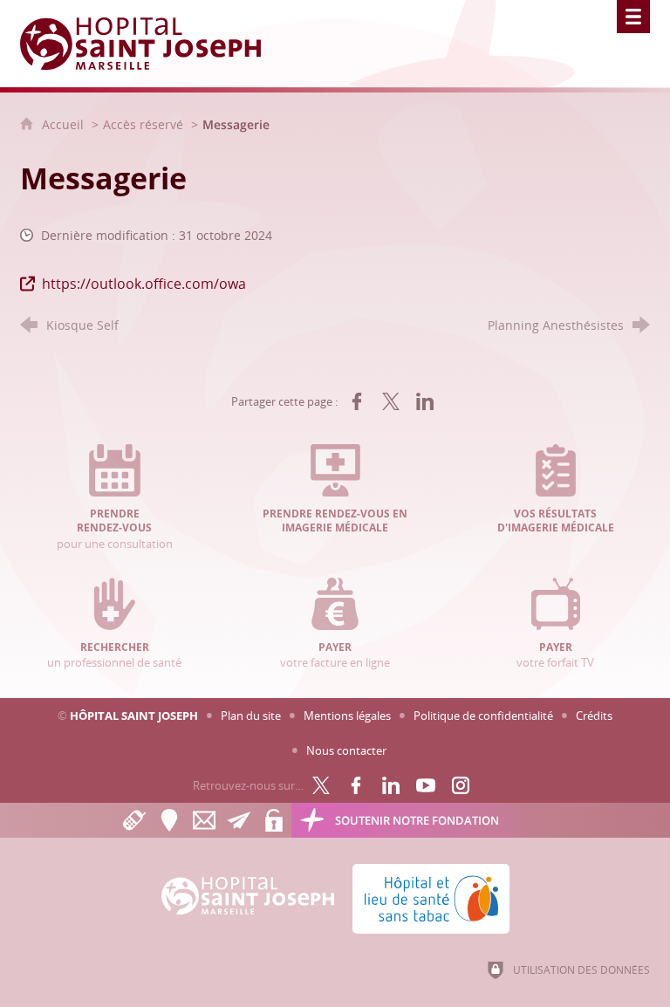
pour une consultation (115, 529)
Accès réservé (143, 124)
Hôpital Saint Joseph (134, 715)
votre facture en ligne (335, 655)
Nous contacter (346, 750)
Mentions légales (347, 715)
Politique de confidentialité (483, 715)
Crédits (594, 715)
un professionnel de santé (114, 655)
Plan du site (251, 715)
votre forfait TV (555, 655)
